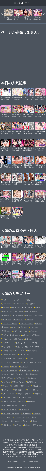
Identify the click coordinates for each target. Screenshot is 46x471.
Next (44, 14)
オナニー (7, 339)
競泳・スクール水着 (34, 347)
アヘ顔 (38, 315)
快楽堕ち (18, 319)
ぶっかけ (31, 304)
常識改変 (6, 425)
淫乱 (5, 421)
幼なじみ (15, 421)
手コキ (23, 366)
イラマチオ (7, 343)
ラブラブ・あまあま (11, 335)
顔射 (36, 370)
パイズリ (19, 304)
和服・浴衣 (19, 390)
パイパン (31, 378)
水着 (25, 335)
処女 (5, 315)
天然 (25, 421)
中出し (6, 300)
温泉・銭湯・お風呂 (10, 413)
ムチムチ (24, 355)
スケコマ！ (25, 461)
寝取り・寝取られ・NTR (21, 308)
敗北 (27, 425)
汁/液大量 (36, 386)
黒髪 (5, 366)
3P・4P (6, 319)
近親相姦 (26, 413)
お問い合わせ (34, 461)
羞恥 (19, 347)
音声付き (37, 425)
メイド (6, 382)
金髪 (14, 366)
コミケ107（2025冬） (20, 386)
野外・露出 (31, 311)
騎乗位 (23, 327)
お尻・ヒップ (22, 343)
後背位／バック (20, 331)
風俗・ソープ (8, 394)
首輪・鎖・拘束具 (9, 409)
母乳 (22, 401)
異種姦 (37, 413)
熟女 (38, 323)
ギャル (34, 331)
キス (5, 374)
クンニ (6, 362)
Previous (2, 14)
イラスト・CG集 (9, 323)
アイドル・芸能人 (9, 370)
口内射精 (7, 351)
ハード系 (31, 417)
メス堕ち (19, 378)
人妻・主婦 (17, 315)
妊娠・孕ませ (26, 323)
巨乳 (30, 300)
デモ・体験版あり (9, 405)
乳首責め (31, 382)
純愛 (20, 394)
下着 (23, 405)
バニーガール (24, 398)
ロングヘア (19, 417)
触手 (28, 394)
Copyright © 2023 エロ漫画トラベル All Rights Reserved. (23, 468)
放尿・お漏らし (9, 398)
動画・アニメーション (31, 362)
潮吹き (18, 339)
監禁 (21, 358)
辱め (38, 308)
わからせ (6, 390)
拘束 (28, 315)
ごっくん (6, 417)
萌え (30, 358)
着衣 (5, 327)
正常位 (6, 331)
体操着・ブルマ (9, 355)
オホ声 (17, 425)
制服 (5, 308)
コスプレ (36, 343)
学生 (29, 319)
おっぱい (19, 300)
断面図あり (25, 370)
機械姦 (31, 401)
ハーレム (19, 351)
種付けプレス (17, 374)
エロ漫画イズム (16, 461)
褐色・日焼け (31, 374)
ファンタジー (8, 358)
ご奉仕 (38, 394)
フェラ (6, 304)
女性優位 (24, 409)
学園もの (7, 311)
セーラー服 (32, 390)
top (9, 461)
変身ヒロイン (18, 382)
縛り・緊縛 (7, 347)
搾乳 (5, 386)
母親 (34, 421)
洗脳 (16, 362)
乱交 (28, 339)
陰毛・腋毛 (7, 378)
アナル (18, 311)
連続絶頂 (32, 351)
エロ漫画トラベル (23, 3)
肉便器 (35, 335)
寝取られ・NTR (9, 401)
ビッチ (34, 327)
